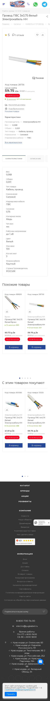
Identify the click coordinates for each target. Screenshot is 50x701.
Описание (35, 159)
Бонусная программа (25, 578)
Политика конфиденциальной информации (25, 593)
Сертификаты (25, 589)
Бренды (25, 491)
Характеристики (13, 159)
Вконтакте (11, 678)
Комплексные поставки (25, 531)
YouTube (25, 678)
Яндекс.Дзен (38, 678)
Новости (25, 516)
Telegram (18, 678)
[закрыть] (48, 522)
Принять (11, 694)
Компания (25, 511)
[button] (19, 378)
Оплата (25, 570)
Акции (25, 496)
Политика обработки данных (41, 522)
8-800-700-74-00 (25, 621)
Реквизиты (25, 501)
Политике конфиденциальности (20, 689)
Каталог (25, 485)
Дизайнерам (25, 523)
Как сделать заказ (25, 534)
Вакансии (25, 527)
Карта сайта (25, 596)
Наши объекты (25, 520)
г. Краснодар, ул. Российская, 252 (27, 656)
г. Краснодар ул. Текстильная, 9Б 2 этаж (27, 651)
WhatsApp (32, 678)
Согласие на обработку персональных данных (25, 600)
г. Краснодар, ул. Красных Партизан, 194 (27, 659)
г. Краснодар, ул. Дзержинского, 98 (27, 665)
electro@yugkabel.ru (27, 626)
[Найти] (46, 11)
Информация (25, 554)
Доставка (25, 567)
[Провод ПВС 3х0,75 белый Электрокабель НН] (25, 60)
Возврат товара (25, 574)
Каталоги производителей (25, 585)
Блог (25, 559)
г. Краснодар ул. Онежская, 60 (27, 642)
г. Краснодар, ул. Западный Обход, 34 (27, 670)
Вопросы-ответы (25, 581)
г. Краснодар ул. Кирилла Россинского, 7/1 (27, 646)
